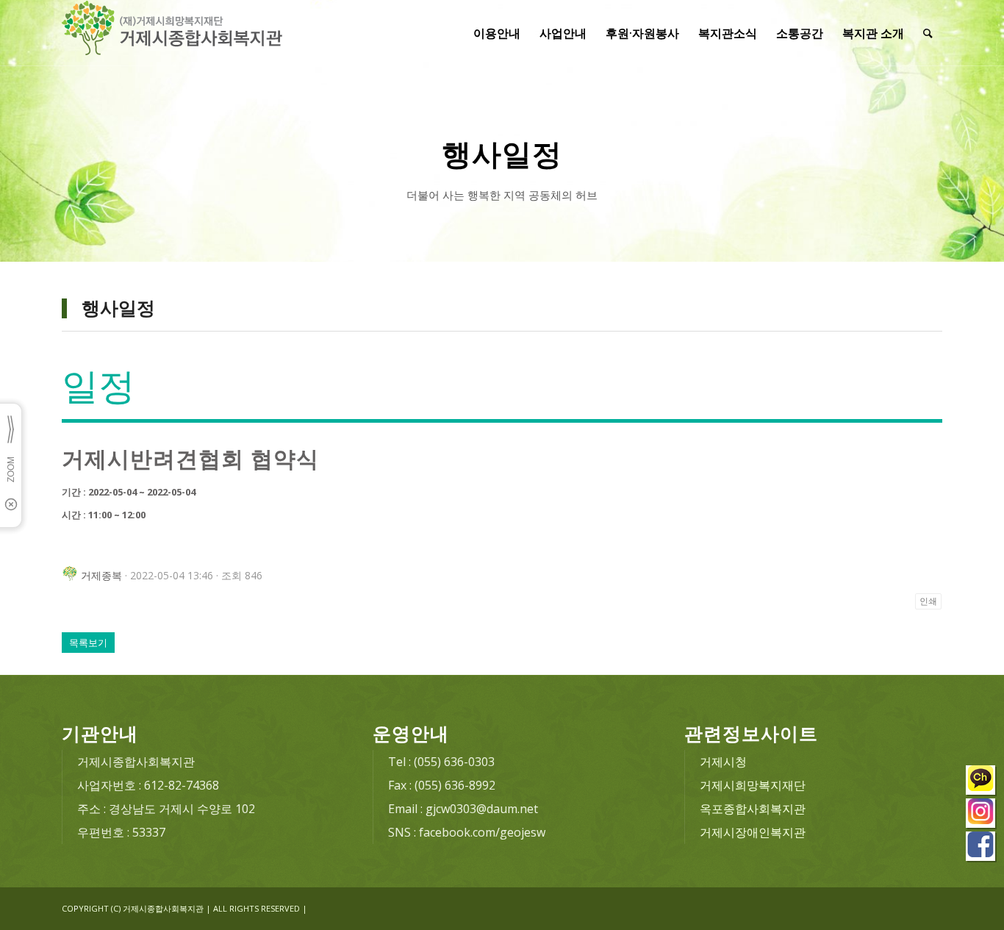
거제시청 (723, 762)
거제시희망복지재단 (753, 785)
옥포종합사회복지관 (753, 809)
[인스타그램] (981, 814)
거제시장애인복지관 (753, 832)
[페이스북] (981, 848)
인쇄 (928, 601)
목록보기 (88, 642)
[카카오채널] (981, 781)
